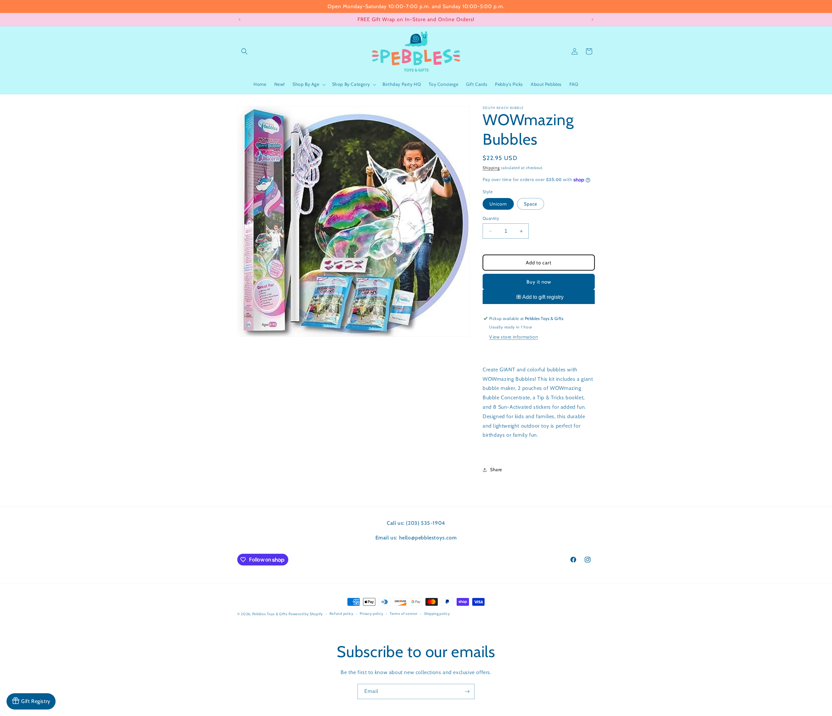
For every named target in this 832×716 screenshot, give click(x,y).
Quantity (491, 218)
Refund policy (342, 614)
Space (530, 204)
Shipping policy (437, 614)
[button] (244, 51)
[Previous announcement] (239, 19)
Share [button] (496, 470)
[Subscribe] (467, 691)
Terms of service (404, 614)
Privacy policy (371, 614)
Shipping (491, 167)
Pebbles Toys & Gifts (270, 614)
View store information (513, 337)
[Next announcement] (592, 19)
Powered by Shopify (306, 614)
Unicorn (498, 204)
